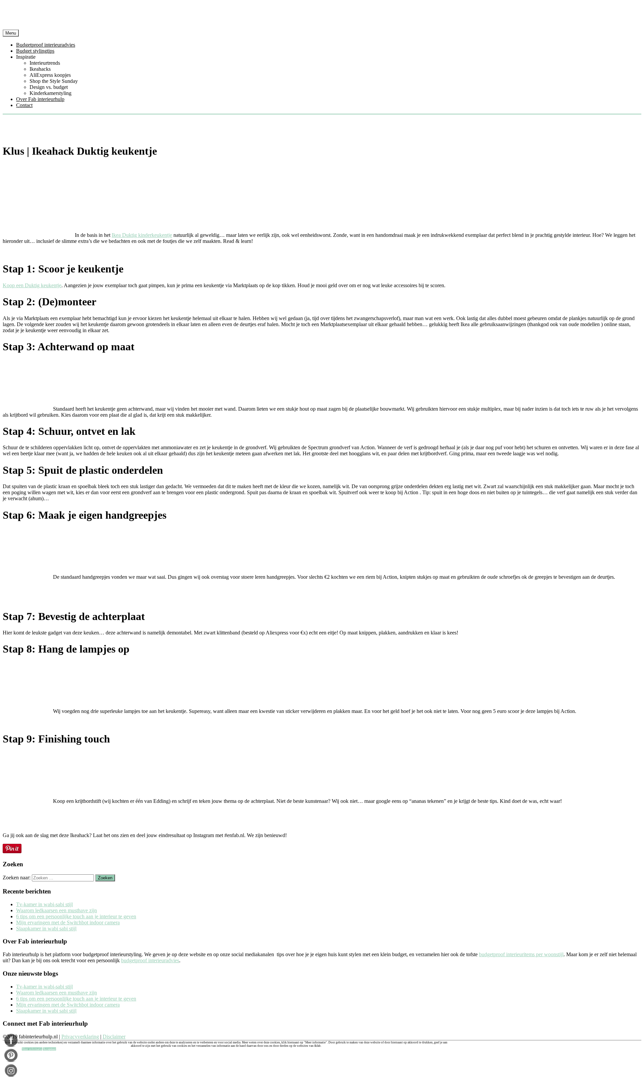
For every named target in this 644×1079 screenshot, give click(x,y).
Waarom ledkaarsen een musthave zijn (56, 910)
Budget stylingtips (35, 51)
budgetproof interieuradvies (150, 960)
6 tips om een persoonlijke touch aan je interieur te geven (76, 916)
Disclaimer (114, 1036)
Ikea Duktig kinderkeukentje (142, 235)
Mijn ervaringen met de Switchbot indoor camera (68, 922)
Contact (24, 105)
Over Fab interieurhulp (40, 99)
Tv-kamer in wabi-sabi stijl (44, 904)
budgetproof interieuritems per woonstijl (521, 954)
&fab (322, 16)
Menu (10, 33)
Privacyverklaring (80, 1036)
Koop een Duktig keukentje (32, 285)
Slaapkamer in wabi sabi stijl (46, 928)
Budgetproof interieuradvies (45, 45)
